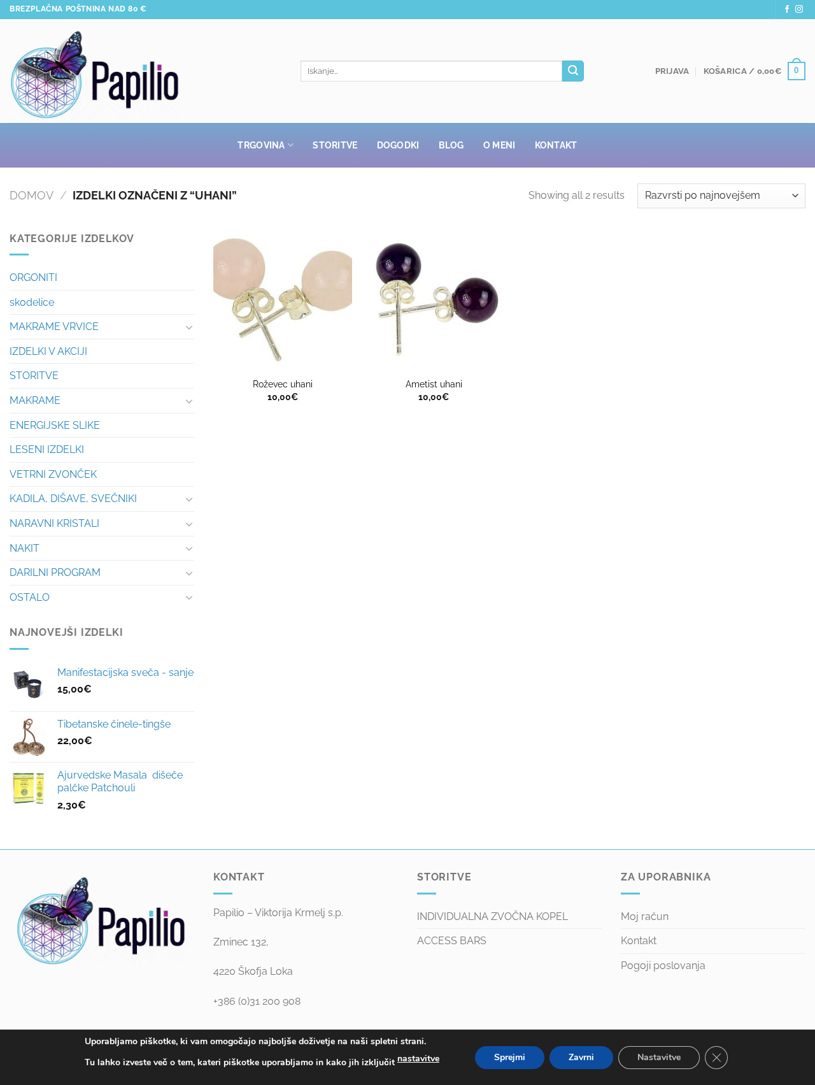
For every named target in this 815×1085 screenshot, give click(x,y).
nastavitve (418, 1059)
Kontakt (556, 145)
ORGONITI (33, 277)
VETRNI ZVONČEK (53, 474)
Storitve (335, 145)
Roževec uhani (283, 383)
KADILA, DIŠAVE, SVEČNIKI (73, 498)
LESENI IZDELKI (47, 449)
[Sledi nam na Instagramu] (799, 9)
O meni (499, 145)
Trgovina (261, 145)
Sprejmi (509, 1057)
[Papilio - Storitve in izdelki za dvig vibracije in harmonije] (145, 71)
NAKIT (24, 548)
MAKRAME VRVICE (54, 326)
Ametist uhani (434, 383)
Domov (31, 195)
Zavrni (581, 1057)
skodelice (32, 302)
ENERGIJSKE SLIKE (55, 425)
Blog (451, 145)
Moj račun (645, 916)
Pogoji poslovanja (663, 965)
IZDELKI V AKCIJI (48, 351)
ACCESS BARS (451, 941)
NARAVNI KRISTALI (54, 523)
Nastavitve (659, 1057)
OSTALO (30, 597)
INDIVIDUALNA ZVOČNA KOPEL (492, 916)
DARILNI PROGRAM (55, 572)
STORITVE (34, 376)
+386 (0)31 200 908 (257, 1001)
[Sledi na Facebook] (787, 9)
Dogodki (398, 145)
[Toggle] (189, 326)
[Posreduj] (573, 71)
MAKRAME (35, 400)
